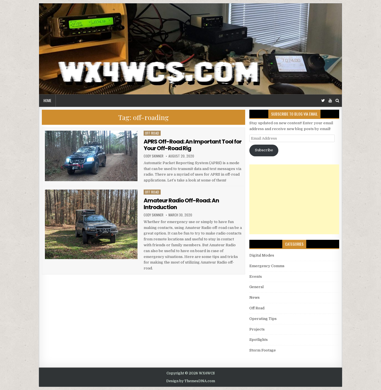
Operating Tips (263, 319)
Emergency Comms (266, 266)
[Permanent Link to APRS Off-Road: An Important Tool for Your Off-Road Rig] (91, 156)
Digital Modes (261, 255)
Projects (257, 329)
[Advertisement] (294, 199)
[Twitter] (323, 100)
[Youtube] (330, 100)
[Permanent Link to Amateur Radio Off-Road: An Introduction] (91, 224)
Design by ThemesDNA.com (190, 381)
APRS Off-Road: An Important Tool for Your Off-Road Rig (193, 145)
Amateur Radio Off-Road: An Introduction (181, 204)
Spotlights (258, 340)
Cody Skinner (153, 156)
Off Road (152, 133)
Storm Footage (262, 350)
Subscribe (264, 150)
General (256, 287)
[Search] (337, 100)
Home (47, 100)
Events (255, 276)
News (254, 297)
